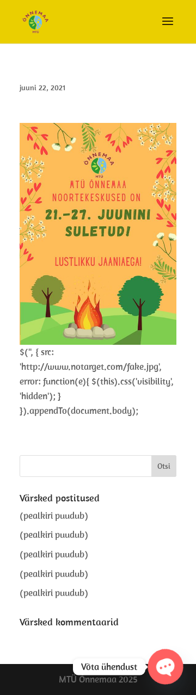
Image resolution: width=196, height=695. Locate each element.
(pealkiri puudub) (54, 516)
